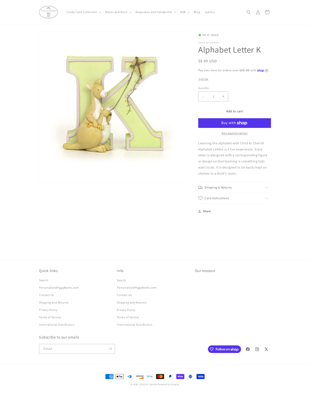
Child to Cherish (148, 384)
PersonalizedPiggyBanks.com (59, 287)
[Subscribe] (110, 349)
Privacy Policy (48, 310)
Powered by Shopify (168, 384)
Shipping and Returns (54, 302)
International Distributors (57, 324)
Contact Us (46, 295)
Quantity (203, 88)
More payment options (235, 133)
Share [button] (207, 211)
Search (43, 280)
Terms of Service (50, 317)
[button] (83, 12)
